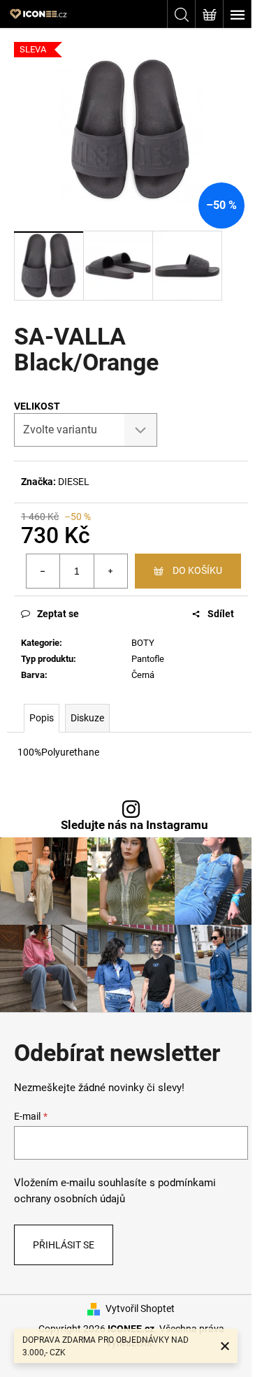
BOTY (142, 642)
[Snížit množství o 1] (43, 571)
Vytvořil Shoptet (140, 1308)
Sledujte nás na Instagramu (134, 825)
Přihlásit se (63, 1244)
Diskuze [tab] (87, 717)
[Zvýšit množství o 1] (110, 571)
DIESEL (73, 481)
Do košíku (197, 570)
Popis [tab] (41, 717)
